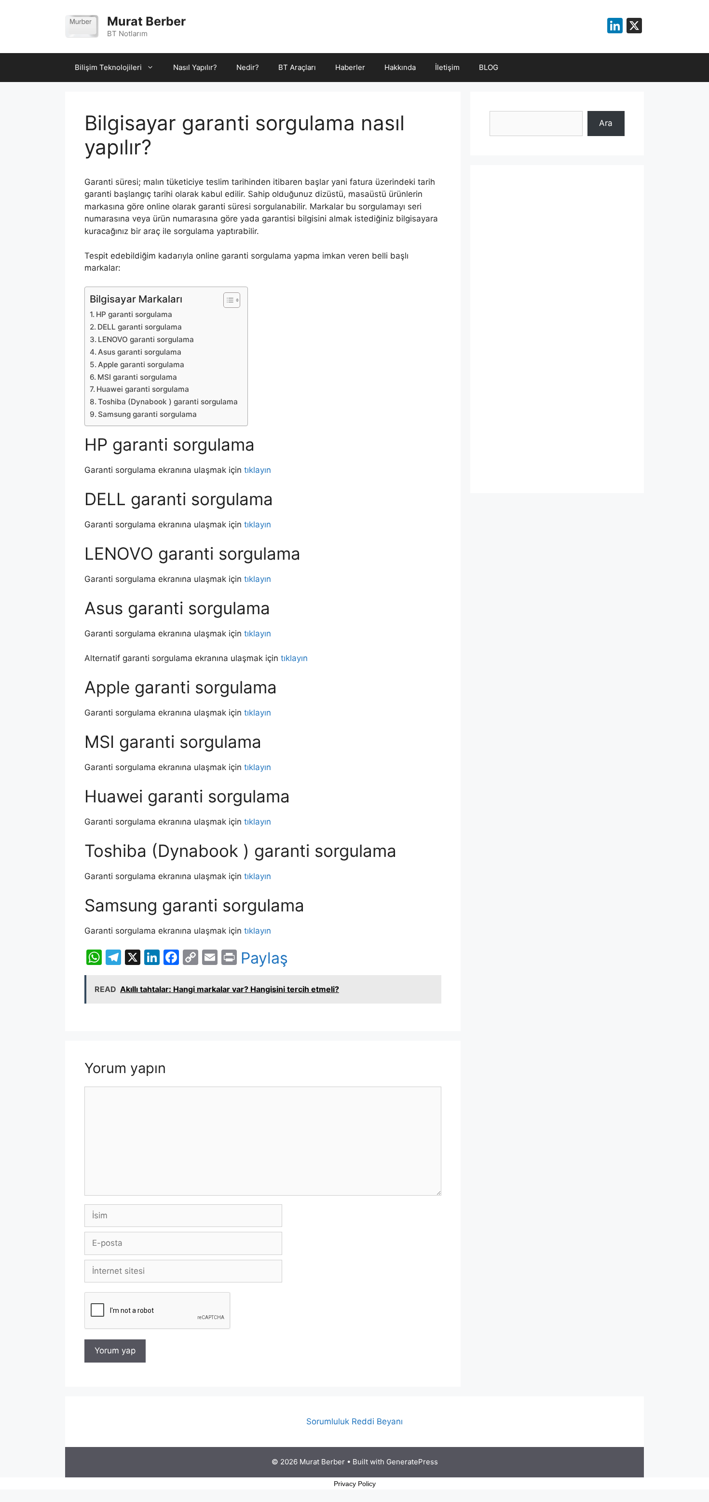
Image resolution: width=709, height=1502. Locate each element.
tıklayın (257, 470)
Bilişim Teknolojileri (108, 67)
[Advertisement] (557, 329)
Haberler (350, 67)
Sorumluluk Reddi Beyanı (354, 1421)
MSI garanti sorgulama (137, 377)
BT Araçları (297, 67)
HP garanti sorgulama (134, 314)
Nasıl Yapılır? (195, 67)
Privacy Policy (355, 1484)
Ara (606, 123)
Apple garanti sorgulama (141, 364)
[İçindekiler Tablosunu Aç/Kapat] (227, 300)
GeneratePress (412, 1461)
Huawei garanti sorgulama (142, 389)
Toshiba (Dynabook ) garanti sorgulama (168, 401)
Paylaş (264, 958)
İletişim (447, 67)
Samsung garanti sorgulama (147, 414)
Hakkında (400, 67)
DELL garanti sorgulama (139, 326)
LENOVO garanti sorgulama (146, 339)
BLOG (488, 67)
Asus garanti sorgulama (139, 352)
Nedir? (247, 67)
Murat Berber (146, 21)
